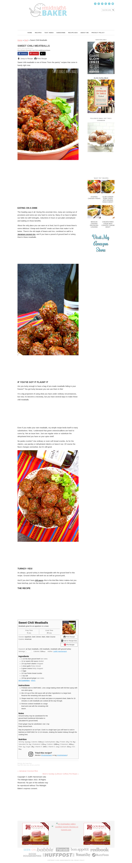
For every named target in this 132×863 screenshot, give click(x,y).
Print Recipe (42, 59)
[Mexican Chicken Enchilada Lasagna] (94, 212)
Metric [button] (33, 680)
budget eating (26, 765)
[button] (76, 71)
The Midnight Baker (48, 8)
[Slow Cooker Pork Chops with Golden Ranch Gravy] (107, 187)
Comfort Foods (29, 763)
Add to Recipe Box (70, 641)
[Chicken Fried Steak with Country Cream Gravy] (107, 212)
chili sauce (39, 580)
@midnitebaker (46, 755)
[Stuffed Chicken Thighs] (94, 187)
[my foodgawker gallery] (66, 824)
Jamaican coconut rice (26, 234)
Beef (26, 40)
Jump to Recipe (26, 59)
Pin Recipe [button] (70, 645)
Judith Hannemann (60, 651)
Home (20, 40)
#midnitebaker (62, 755)
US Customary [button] (24, 680)
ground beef (37, 765)
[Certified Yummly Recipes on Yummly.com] (66, 830)
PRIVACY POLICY (79, 860)
